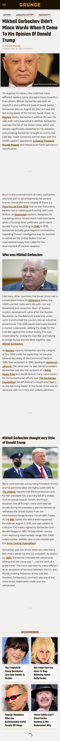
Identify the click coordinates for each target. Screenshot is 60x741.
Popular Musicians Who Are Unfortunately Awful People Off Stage (15, 720)
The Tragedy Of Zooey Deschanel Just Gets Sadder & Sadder (15, 673)
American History (25, 14)
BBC (12, 519)
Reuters (6, 117)
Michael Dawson (12, 46)
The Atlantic (9, 491)
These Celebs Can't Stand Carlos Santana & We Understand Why (43, 720)
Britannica (34, 300)
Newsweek (20, 214)
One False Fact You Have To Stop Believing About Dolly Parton (43, 673)
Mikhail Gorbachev (12, 343)
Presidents (44, 14)
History (7, 14)
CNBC (36, 226)
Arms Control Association (21, 543)
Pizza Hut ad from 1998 (15, 206)
